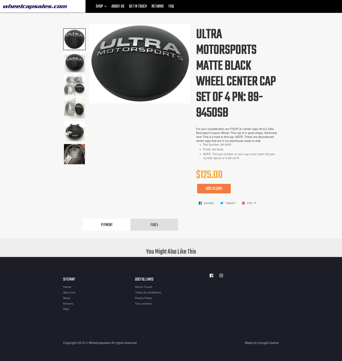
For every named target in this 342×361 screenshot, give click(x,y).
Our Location (143, 303)
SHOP (100, 6)
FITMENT (107, 225)
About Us (69, 292)
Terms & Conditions (148, 292)
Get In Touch (143, 287)
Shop (66, 298)
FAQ (171, 6)
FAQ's (154, 225)
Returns (68, 303)
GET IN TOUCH (138, 6)
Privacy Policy (143, 298)
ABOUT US (117, 6)
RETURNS (158, 6)
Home (67, 287)
